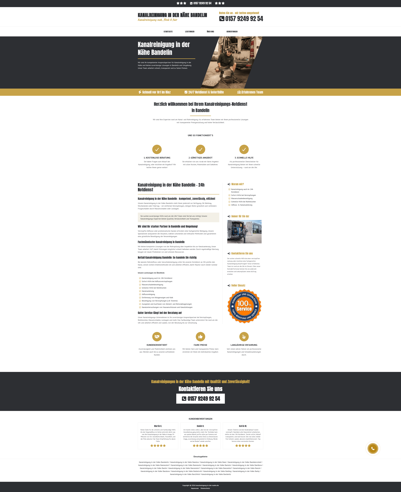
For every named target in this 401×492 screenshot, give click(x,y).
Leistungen (189, 31)
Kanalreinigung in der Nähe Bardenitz (216, 474)
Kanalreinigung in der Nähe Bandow (184, 462)
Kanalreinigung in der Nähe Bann (213, 462)
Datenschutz (205, 488)
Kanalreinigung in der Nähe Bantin (153, 468)
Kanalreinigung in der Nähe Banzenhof (216, 468)
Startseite (168, 31)
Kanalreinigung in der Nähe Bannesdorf (153, 465)
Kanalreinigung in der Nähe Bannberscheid (244, 462)
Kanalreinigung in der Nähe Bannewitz (186, 465)
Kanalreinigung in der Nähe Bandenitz (154, 462)
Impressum (195, 488)
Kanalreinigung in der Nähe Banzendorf (184, 468)
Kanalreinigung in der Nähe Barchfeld (185, 474)
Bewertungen (232, 31)
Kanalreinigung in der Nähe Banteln (217, 465)
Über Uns (210, 31)
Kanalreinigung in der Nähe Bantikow (247, 465)
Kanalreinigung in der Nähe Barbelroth (186, 471)
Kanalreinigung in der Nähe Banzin (246, 468)
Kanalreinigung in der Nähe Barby (246, 471)
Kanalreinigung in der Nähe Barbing (217, 471)
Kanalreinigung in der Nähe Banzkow (155, 471)
